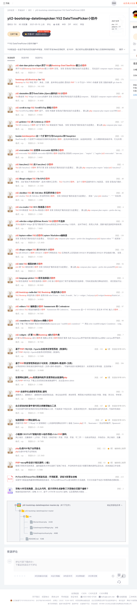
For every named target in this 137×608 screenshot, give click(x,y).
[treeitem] (68, 527)
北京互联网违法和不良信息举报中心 (104, 600)
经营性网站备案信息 (82, 600)
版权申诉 (75, 604)
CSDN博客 (103, 593)
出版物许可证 (85, 604)
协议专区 (74, 597)
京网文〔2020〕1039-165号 (63, 600)
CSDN (83, 593)
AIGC (75, 24)
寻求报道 (65, 597)
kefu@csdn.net (108, 597)
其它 (30, 10)
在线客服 (123, 597)
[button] (122, 49)
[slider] (20, 576)
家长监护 (122, 600)
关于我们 (36, 597)
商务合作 (55, 597)
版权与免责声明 (64, 604)
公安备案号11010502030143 (23, 600)
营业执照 (94, 604)
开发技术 (21, 10)
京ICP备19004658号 (43, 600)
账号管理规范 (53, 604)
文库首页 (10, 10)
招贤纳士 (45, 597)
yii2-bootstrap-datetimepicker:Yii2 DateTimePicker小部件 (52, 18)
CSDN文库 (93, 593)
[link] (10, 10)
